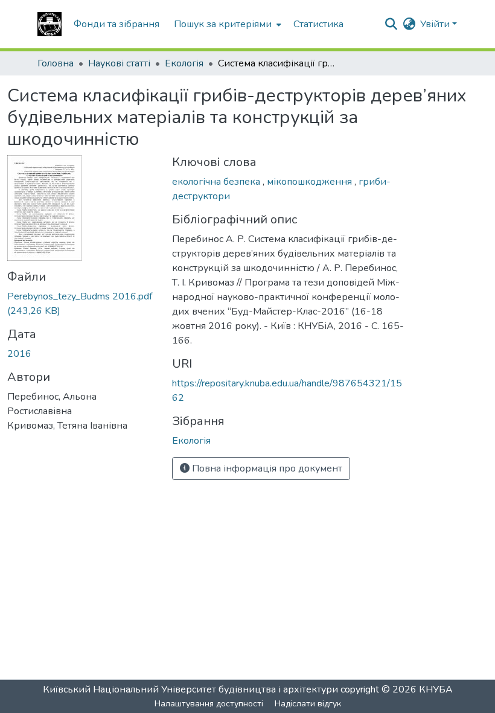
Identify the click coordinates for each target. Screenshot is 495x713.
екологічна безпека (217, 181)
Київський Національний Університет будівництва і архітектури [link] (190, 689)
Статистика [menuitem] (318, 24)
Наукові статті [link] (119, 63)
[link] (82, 303)
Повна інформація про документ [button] (266, 468)
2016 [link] (19, 353)
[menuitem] (226, 24)
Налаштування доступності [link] (209, 703)
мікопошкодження (310, 181)
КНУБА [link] (436, 689)
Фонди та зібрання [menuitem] (116, 24)
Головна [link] (55, 63)
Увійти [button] (436, 24)
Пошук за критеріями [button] (223, 24)
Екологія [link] (184, 63)
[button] (49, 24)
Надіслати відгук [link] (308, 703)
